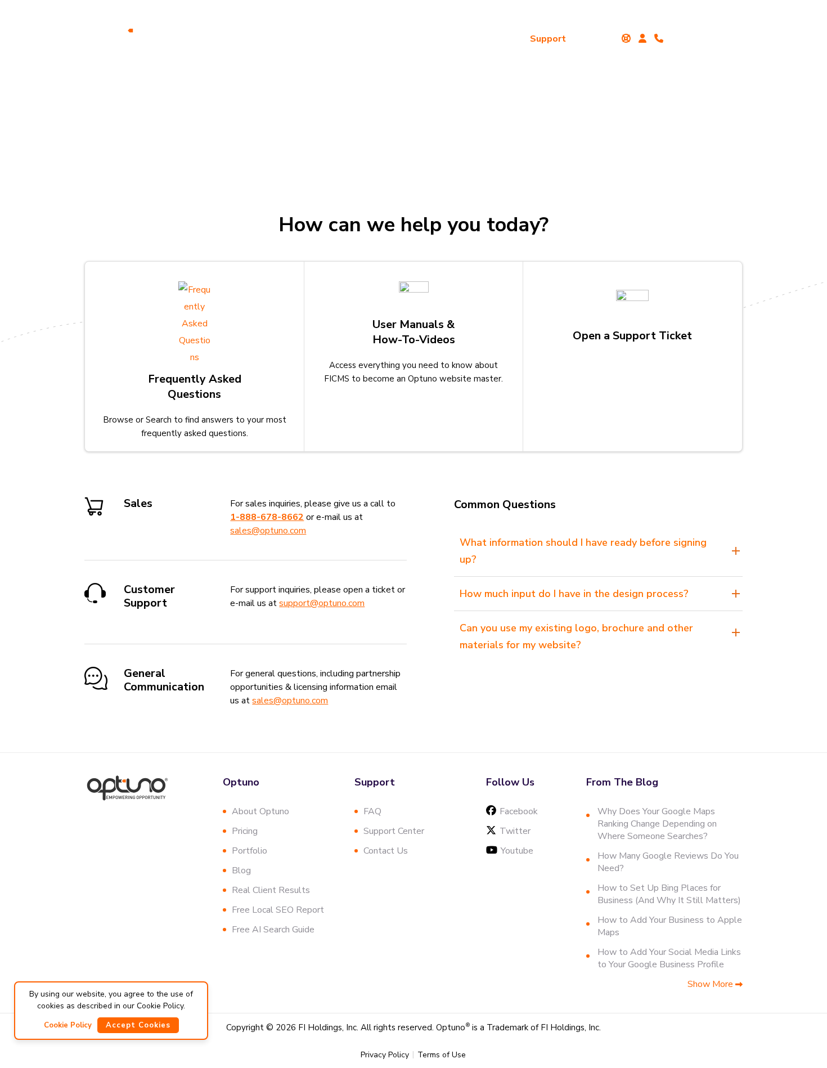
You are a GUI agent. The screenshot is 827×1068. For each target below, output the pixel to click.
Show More (711, 984)
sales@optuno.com (268, 530)
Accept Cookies (138, 1025)
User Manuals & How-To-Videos (413, 332)
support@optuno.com (322, 603)
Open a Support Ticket (632, 335)
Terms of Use (441, 1054)
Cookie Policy (68, 1025)
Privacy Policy (385, 1054)
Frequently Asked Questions (194, 386)
